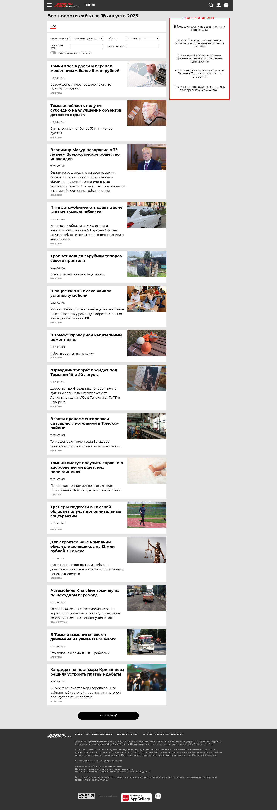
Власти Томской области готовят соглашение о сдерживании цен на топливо (200, 43)
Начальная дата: (56, 46)
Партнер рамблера (108, 796)
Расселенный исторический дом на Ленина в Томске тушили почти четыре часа (200, 73)
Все (53, 26)
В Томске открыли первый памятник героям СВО (199, 28)
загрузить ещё (108, 715)
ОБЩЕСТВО (56, 93)
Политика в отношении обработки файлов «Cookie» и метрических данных (112, 771)
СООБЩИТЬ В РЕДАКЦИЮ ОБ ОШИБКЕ (162, 734)
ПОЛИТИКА (56, 701)
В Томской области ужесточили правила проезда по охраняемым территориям (199, 58)
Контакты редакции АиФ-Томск (93, 734)
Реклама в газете (127, 734)
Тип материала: (59, 38)
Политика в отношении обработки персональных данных (104, 769)
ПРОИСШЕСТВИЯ (58, 622)
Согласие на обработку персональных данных (98, 766)
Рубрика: (112, 38)
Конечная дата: (116, 46)
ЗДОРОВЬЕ (55, 495)
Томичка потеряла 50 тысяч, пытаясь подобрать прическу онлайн (199, 88)
